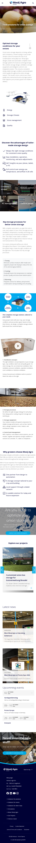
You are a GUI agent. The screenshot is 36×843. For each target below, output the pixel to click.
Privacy (11, 826)
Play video (18, 351)
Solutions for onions (13, 802)
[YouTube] (14, 793)
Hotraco (15, 836)
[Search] (33, 3)
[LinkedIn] (11, 793)
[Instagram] (17, 793)
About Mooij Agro (13, 812)
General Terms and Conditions (14, 829)
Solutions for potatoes (14, 799)
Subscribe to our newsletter (14, 753)
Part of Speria (21, 836)
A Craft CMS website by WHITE (18, 840)
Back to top (27, 769)
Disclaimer (26, 829)
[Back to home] (10, 769)
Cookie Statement (19, 826)
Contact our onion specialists (18, 533)
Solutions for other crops (15, 805)
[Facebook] (7, 793)
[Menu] (2, 3)
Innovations (11, 809)
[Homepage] (18, 3)
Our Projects (11, 815)
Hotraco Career (12, 819)
